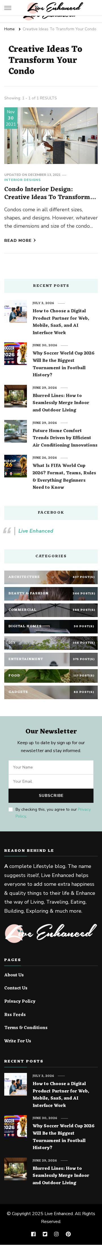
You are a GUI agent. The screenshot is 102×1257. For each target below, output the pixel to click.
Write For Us (17, 1041)
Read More (18, 240)
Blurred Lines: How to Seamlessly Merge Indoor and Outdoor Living (61, 403)
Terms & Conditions (26, 1028)
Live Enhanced (35, 531)
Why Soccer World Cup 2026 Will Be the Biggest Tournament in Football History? (63, 364)
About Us (14, 975)
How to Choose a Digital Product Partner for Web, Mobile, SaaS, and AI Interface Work (61, 322)
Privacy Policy (19, 1002)
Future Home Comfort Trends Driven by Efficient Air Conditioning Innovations (65, 438)
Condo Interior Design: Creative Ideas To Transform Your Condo (47, 197)
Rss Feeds (15, 1015)
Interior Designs (22, 180)
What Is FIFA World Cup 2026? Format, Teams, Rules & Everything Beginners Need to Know (64, 476)
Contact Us (15, 988)
